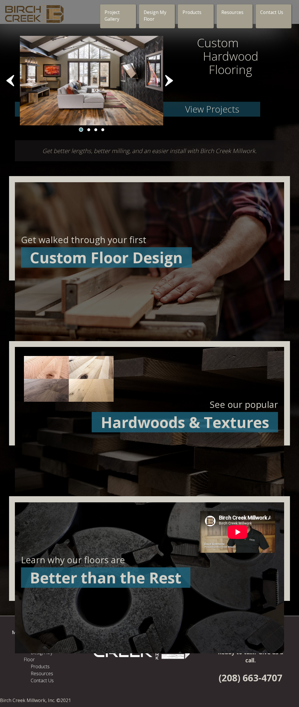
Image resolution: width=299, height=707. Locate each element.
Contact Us (271, 12)
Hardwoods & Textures (185, 422)
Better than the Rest (105, 577)
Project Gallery (112, 15)
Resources (232, 12)
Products (191, 12)
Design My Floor (155, 15)
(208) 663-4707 (250, 677)
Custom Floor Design (106, 257)
